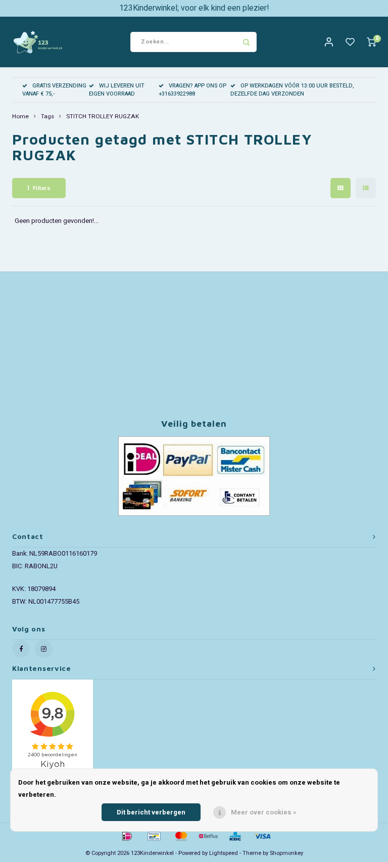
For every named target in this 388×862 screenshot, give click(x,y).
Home (20, 117)
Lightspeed (223, 853)
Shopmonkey (286, 853)
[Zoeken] (246, 42)
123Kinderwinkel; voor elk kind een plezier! (194, 8)
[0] (371, 42)
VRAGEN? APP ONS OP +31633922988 (192, 89)
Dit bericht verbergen (151, 812)
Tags (47, 117)
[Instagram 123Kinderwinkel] (44, 649)
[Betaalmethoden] (126, 835)
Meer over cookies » (264, 812)
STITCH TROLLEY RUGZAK (102, 117)
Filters (42, 188)
